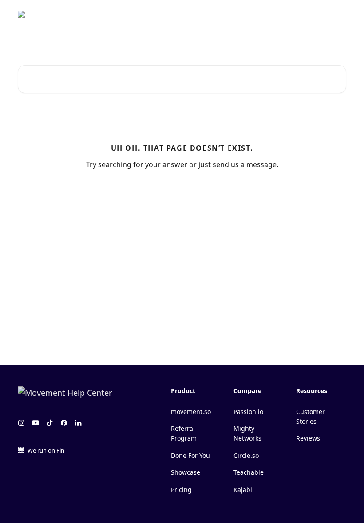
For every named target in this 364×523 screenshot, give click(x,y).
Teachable (248, 472)
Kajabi (242, 489)
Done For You (190, 455)
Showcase (185, 472)
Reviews (308, 438)
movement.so (191, 411)
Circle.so (246, 455)
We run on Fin (46, 450)
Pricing (181, 489)
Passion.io (248, 411)
